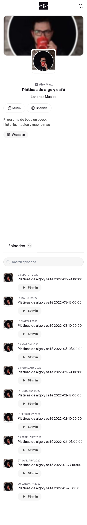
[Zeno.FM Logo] (43, 6)
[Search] (80, 6)
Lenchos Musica (43, 97)
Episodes (19, 245)
